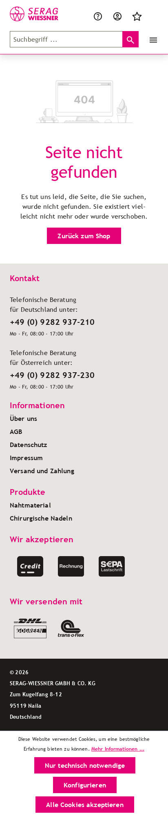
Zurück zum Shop (83, 235)
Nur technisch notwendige (85, 765)
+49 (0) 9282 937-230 (52, 375)
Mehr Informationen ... (117, 748)
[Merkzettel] (137, 15)
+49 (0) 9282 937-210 (52, 322)
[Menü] (151, 39)
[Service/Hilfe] (98, 15)
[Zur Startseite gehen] (28, 14)
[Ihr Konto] (117, 15)
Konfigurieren (85, 784)
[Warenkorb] (151, 15)
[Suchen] (130, 39)
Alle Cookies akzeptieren (84, 804)
